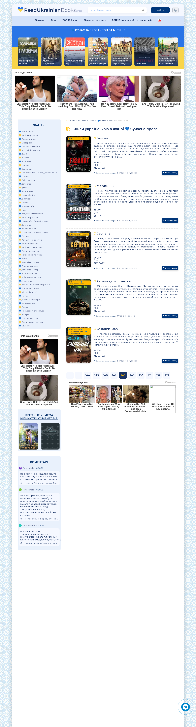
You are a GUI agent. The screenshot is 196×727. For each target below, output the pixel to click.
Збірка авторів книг (95, 20)
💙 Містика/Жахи (27, 303)
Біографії (40, 20)
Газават (102, 138)
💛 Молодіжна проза (29, 262)
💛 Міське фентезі (27, 292)
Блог (54, 20)
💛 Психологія (26, 165)
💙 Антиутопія (25, 281)
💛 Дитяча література (29, 299)
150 (141, 375)
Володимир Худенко (127, 173)
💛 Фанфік (24, 314)
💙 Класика (24, 176)
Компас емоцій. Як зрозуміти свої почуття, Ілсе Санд (41, 519)
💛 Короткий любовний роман (33, 232)
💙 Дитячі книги (26, 199)
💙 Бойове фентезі (28, 273)
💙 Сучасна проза (27, 139)
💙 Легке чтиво (26, 131)
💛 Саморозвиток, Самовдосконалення (38, 172)
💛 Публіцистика (27, 180)
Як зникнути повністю (114, 281)
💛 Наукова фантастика (30, 255)
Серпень (103, 233)
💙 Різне (23, 258)
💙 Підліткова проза (28, 266)
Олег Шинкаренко (126, 316)
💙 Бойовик (24, 326)
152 (158, 375)
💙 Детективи (25, 184)
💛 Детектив (25, 225)
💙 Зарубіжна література (31, 214)
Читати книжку (170, 173)
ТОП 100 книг (70, 20)
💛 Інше (22, 210)
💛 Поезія (23, 202)
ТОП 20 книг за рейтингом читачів (132, 20)
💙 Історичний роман (29, 288)
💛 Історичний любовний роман (34, 285)
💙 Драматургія (26, 206)
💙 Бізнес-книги (26, 169)
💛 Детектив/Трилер (29, 270)
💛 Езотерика (25, 143)
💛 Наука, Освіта (27, 195)
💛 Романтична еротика (30, 240)
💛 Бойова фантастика (30, 277)
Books (53, 10)
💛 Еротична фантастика (31, 322)
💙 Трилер (24, 296)
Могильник (105, 186)
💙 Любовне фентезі (29, 243)
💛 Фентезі (24, 158)
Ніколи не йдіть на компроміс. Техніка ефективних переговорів (41, 483)
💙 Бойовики (25, 161)
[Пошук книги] (143, 10)
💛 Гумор (23, 187)
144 (87, 375)
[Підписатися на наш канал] (159, 20)
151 (149, 375)
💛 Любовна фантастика (30, 247)
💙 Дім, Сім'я (25, 154)
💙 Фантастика (26, 191)
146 (105, 375)
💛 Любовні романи (28, 135)
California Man (107, 329)
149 (132, 375)
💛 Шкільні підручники (29, 150)
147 (114, 375)
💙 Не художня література (31, 311)
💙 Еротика (24, 236)
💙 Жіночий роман (27, 228)
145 (96, 375)
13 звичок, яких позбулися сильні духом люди (41, 543)
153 (167, 375)
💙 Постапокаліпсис (28, 318)
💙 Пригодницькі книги (29, 146)
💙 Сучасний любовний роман (33, 221)
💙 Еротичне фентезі (29, 251)
